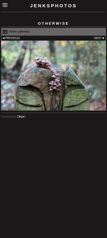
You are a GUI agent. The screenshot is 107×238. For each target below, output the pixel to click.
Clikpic (21, 116)
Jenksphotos (53, 5)
